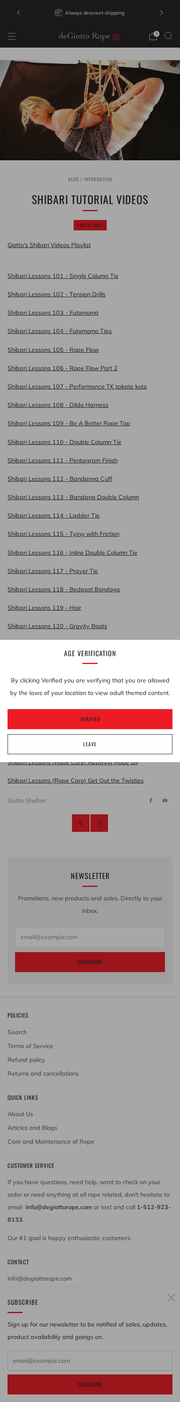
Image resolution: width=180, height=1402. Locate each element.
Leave (90, 744)
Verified (90, 718)
